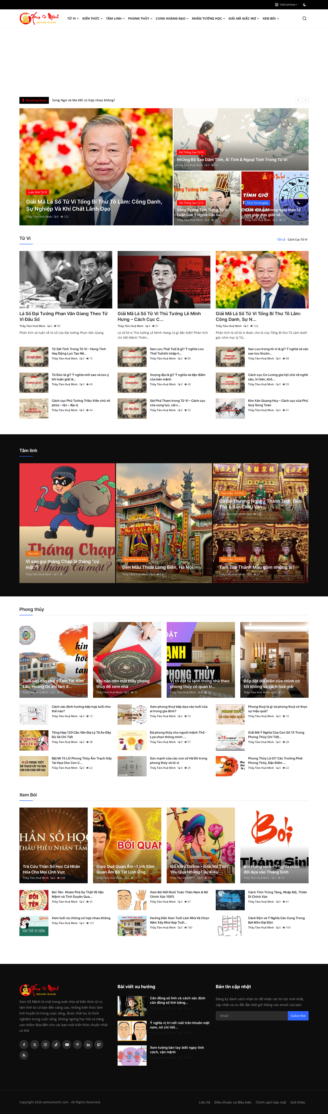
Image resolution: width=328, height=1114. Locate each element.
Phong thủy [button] (138, 18)
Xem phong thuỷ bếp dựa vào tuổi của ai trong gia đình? (179, 709)
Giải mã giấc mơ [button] (242, 18)
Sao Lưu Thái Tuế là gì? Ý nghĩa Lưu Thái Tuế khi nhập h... (177, 351)
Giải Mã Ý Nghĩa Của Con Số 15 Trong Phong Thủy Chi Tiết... (276, 734)
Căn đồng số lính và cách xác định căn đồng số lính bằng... (177, 1000)
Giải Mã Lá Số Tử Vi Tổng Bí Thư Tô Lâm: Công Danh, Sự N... (258, 316)
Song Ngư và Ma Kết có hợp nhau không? (83, 100)
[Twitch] (98, 1044)
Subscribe (298, 1016)
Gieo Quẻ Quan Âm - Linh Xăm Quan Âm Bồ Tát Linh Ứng (125, 869)
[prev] (298, 100)
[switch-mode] (305, 4)
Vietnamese (286, 4)
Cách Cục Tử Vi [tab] (297, 239)
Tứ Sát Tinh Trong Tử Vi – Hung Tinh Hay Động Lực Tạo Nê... (79, 351)
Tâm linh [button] (114, 18)
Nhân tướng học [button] (207, 18)
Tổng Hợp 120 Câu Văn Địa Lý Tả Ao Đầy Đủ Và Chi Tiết (81, 734)
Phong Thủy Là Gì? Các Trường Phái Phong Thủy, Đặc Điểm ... (275, 760)
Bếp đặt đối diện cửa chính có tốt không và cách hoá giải (272, 684)
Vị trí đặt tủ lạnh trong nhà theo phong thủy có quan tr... (200, 684)
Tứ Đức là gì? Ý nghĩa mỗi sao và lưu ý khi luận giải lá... (80, 377)
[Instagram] (45, 1044)
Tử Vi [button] (71, 18)
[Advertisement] (164, 61)
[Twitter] (34, 1044)
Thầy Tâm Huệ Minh (39, 216)
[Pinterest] (77, 1044)
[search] (304, 18)
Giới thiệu (297, 1102)
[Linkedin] (88, 1044)
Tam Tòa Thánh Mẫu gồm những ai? (257, 567)
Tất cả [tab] (281, 239)
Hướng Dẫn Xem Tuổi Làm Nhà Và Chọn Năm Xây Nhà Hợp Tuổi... (179, 920)
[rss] (23, 1055)
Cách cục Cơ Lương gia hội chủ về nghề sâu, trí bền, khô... (278, 377)
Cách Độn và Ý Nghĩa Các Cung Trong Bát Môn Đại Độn (276, 920)
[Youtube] (66, 1044)
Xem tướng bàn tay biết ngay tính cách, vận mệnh (177, 1049)
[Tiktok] (56, 1044)
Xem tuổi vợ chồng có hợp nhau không (81, 918)
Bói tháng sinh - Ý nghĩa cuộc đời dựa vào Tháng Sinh (271, 869)
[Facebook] (23, 1044)
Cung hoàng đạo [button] (170, 18)
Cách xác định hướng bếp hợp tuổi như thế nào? (81, 709)
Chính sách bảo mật (271, 1102)
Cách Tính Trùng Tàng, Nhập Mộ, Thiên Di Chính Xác (277, 894)
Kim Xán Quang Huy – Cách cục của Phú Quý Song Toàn (278, 403)
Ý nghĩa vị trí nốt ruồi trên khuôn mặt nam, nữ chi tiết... (180, 1025)
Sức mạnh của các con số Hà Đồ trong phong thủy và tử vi (178, 760)
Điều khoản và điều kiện (232, 1102)
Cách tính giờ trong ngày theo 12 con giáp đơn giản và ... (273, 212)
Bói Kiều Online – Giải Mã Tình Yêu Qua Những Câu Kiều (199, 869)
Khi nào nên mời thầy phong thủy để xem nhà (122, 684)
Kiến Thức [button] (91, 18)
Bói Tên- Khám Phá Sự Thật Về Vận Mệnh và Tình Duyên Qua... (78, 894)
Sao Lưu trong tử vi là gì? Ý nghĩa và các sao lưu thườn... (278, 351)
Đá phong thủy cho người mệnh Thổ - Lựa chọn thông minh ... (178, 734)
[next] (306, 100)
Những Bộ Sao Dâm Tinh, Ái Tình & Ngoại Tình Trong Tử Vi (232, 159)
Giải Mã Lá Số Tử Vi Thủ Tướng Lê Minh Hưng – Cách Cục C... (159, 316)
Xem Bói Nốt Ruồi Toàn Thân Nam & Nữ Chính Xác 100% (179, 894)
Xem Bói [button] (269, 18)
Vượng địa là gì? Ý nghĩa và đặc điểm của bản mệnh (178, 377)
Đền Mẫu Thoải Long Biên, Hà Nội (157, 567)
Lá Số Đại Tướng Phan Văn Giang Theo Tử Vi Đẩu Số (63, 316)
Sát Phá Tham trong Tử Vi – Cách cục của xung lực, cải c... (177, 403)
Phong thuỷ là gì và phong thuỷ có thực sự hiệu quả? (277, 709)
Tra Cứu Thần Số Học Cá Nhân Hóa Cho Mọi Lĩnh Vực (51, 869)
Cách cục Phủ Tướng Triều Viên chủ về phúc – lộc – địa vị (81, 403)
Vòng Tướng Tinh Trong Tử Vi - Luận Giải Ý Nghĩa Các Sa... (204, 212)
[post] (96, 166)
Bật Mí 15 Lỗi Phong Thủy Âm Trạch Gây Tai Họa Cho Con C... (82, 760)
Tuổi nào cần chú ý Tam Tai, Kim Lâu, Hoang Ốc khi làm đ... (53, 684)
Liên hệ (204, 1102)
